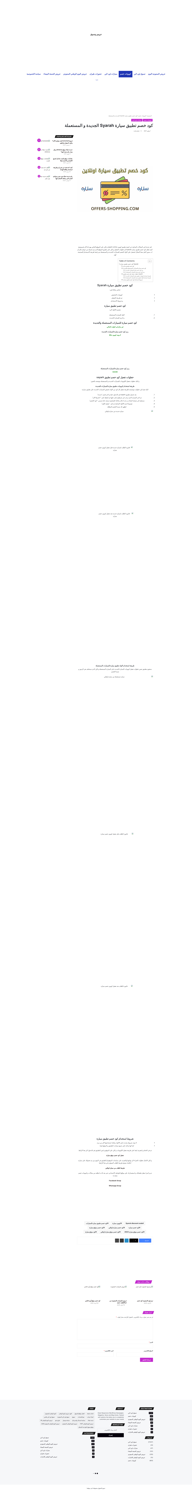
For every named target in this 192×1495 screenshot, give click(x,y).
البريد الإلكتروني (109, 1351)
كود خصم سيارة (134, 1228)
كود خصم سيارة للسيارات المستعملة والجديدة (134, 268)
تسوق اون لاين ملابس (49, 1417)
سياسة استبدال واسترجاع (78, 1420)
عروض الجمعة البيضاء (52, 74)
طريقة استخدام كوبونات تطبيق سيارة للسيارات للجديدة (138, 276)
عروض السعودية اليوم (156, 74)
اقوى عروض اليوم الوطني (65, 1413)
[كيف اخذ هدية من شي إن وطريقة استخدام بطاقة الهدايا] (44, 170)
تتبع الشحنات (81, 1417)
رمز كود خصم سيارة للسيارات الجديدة (134, 270)
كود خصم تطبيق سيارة (128, 266)
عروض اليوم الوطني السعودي (75, 74)
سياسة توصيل (66, 1420)
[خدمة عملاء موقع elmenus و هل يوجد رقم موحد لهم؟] (44, 152)
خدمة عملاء (90, 1420)
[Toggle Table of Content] (148, 261)
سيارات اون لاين (110, 74)
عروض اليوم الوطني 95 (46, 1420)
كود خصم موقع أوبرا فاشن (92, 1301)
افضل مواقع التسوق (79, 1413)
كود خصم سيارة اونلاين (116, 1228)
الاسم (151, 1342)
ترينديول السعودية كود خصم (145, 1301)
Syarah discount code (134, 1223)
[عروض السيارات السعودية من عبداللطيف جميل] (115, 1292)
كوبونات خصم (125, 74)
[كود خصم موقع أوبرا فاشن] (88, 1292)
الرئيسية (149, 116)
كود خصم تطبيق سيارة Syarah (129, 264)
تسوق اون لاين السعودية (63, 1417)
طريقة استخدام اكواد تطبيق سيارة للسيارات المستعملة (138, 277)
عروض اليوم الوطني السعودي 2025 (50, 1424)
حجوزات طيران (96, 74)
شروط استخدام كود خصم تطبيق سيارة (133, 279)
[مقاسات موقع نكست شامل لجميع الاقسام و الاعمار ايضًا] (44, 161)
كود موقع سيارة (90, 1232)
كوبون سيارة (116, 1223)
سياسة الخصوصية (34, 74)
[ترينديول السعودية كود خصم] (141, 1292)
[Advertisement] (96, 14)
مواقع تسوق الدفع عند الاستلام (86, 1427)
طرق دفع (57, 1420)
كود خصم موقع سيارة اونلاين (110, 1232)
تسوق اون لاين (139, 74)
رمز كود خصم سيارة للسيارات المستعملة (135, 272)
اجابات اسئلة (90, 1413)
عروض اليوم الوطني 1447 (86, 1424)
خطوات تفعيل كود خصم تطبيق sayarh (133, 274)
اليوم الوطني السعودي (50, 1413)
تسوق (73, 1417)
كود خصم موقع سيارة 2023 (133, 1232)
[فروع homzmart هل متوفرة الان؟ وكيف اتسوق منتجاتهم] (44, 143)
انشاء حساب (90, 1417)
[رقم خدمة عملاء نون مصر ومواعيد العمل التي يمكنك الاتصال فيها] (44, 179)
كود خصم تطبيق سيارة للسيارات (96, 1223)
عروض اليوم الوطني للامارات (48, 1457)
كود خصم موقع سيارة (96, 1228)
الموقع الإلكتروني (148, 1351)
